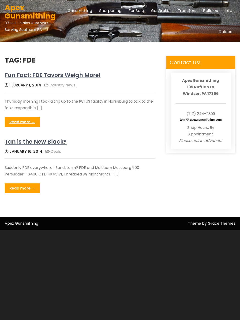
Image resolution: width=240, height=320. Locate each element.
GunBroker (161, 10)
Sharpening (110, 10)
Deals (56, 151)
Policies (210, 10)
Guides (225, 31)
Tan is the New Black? (36, 141)
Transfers (187, 10)
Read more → (22, 122)
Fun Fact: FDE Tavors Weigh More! (53, 75)
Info (228, 10)
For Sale (136, 10)
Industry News (62, 85)
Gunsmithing (80, 10)
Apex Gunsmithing (30, 11)
